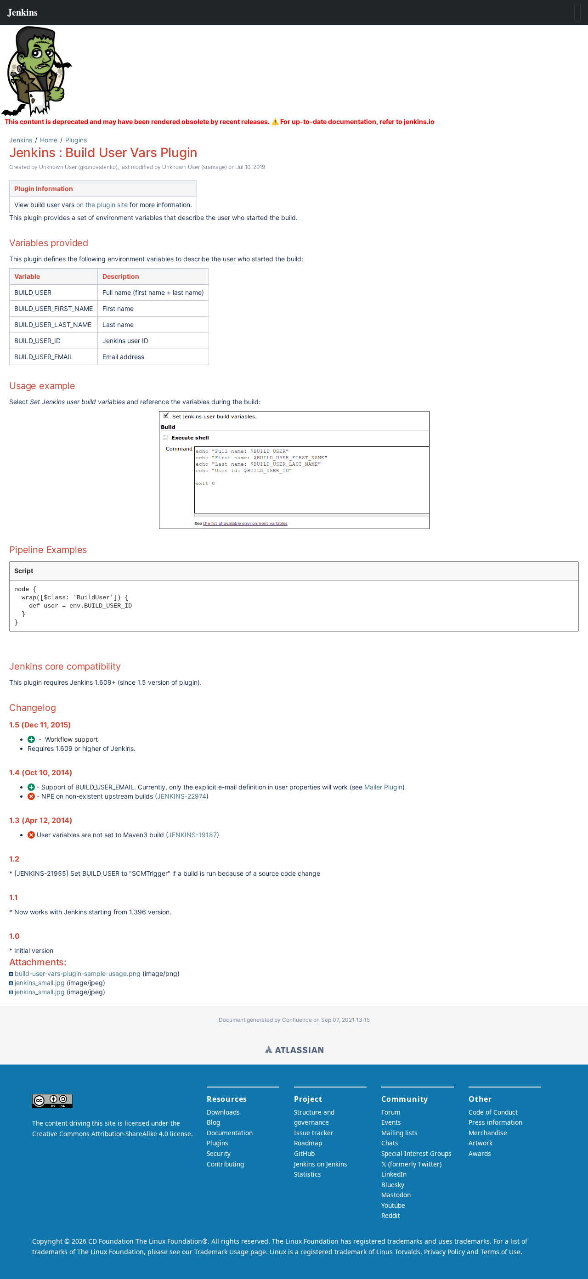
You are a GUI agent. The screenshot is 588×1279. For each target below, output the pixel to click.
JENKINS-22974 (181, 796)
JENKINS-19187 (192, 835)
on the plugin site (102, 204)
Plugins (76, 140)
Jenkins (20, 140)
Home (48, 140)
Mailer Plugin (383, 787)
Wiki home (294, 1049)
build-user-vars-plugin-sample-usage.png (78, 973)
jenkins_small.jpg (40, 982)
